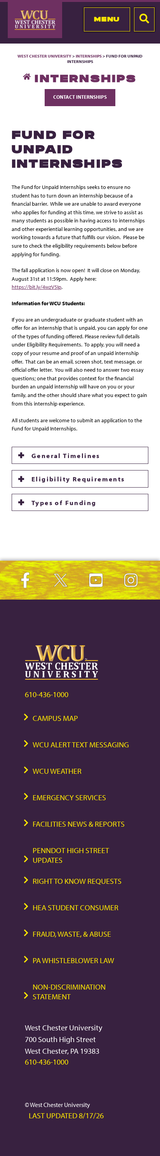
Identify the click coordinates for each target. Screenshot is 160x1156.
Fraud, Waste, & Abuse (72, 934)
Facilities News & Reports (79, 824)
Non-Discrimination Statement (69, 991)
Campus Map (55, 718)
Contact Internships (80, 97)
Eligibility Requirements (79, 478)
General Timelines (65, 455)
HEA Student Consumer (75, 907)
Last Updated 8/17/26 (66, 1115)
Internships (89, 56)
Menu (107, 19)
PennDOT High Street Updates (71, 855)
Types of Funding (63, 502)
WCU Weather (57, 771)
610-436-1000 (46, 694)
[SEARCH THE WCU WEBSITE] (144, 19)
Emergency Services (69, 797)
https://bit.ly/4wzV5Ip (36, 286)
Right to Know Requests (77, 881)
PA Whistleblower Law (73, 960)
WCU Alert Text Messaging (81, 744)
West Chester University (44, 56)
